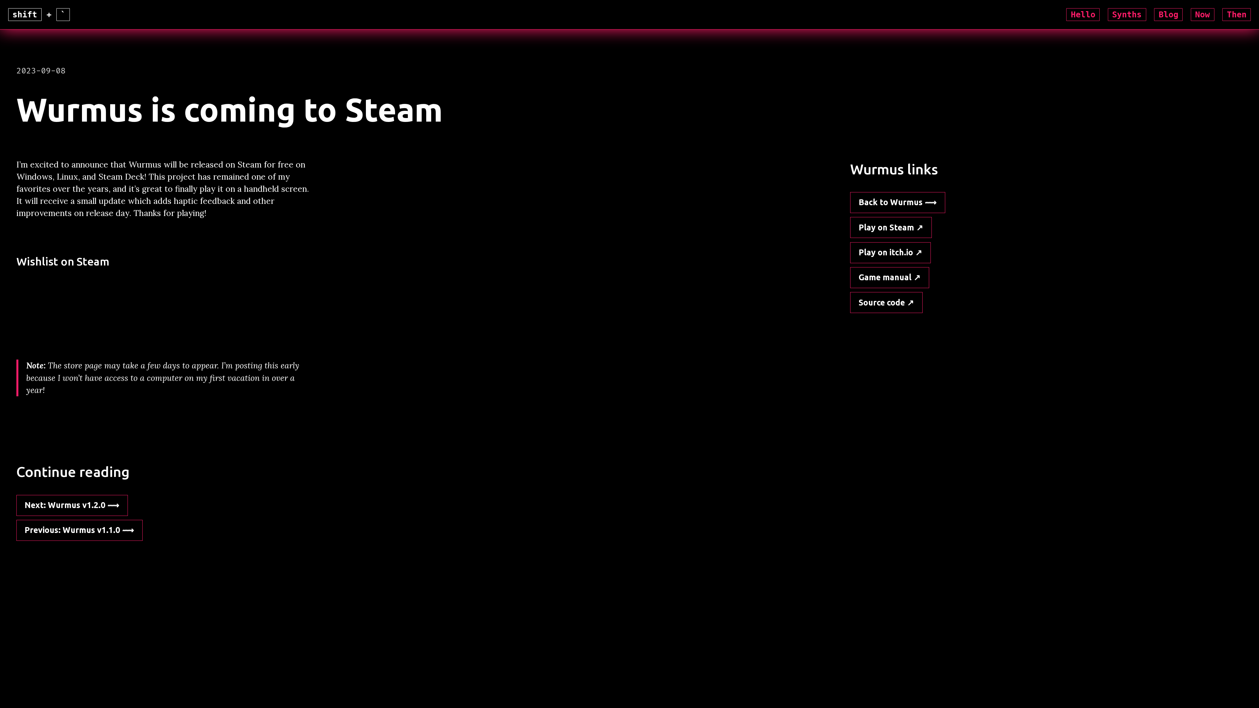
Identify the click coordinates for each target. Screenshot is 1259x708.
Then (1237, 14)
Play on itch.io (886, 252)
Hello (1083, 14)
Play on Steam (886, 227)
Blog (1168, 14)
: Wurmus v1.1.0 (72, 530)
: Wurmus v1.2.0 (65, 505)
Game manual (885, 277)
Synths (1127, 14)
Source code (882, 302)
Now (1202, 14)
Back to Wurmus (891, 202)
